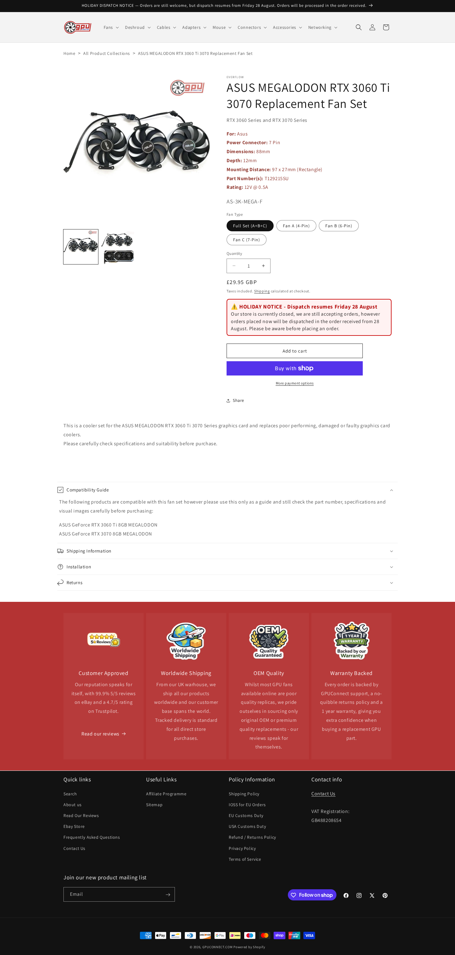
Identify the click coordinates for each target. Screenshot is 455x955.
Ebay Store (74, 826)
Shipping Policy (244, 793)
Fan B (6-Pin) (338, 226)
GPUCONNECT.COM (217, 947)
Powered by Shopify (249, 947)
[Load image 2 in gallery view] (118, 246)
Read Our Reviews (81, 815)
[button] (110, 27)
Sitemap (154, 804)
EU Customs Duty (246, 815)
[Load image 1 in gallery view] (80, 246)
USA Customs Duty (247, 826)
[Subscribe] (168, 894)
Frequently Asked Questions (91, 837)
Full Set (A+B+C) (250, 226)
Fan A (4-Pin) (296, 226)
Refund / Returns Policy (252, 837)
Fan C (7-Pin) (246, 239)
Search (70, 793)
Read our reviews (100, 734)
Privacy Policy (242, 848)
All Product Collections (106, 53)
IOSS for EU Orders (247, 804)
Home (69, 53)
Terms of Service (245, 859)
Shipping (262, 291)
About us (72, 804)
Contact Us (74, 848)
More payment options (295, 383)
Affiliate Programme (166, 793)
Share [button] (238, 400)
